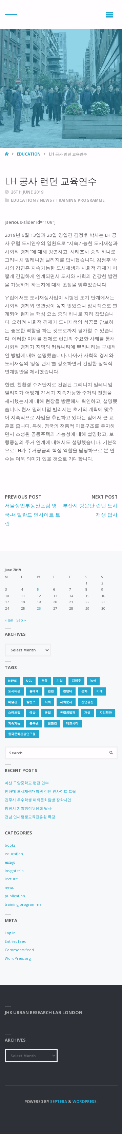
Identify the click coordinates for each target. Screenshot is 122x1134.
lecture (11, 878)
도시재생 (14, 691)
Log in (10, 932)
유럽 (48, 712)
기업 (60, 681)
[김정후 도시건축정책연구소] (11, 14)
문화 (84, 691)
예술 (32, 712)
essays (10, 862)
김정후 (76, 681)
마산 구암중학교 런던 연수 (27, 782)
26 (39, 608)
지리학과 (106, 712)
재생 (87, 712)
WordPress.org (18, 958)
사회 (48, 702)
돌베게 (34, 691)
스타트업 (14, 712)
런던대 (67, 691)
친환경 (52, 723)
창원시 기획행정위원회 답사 (28, 808)
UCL (29, 681)
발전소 (31, 702)
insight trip (14, 870)
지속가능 (14, 723)
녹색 (93, 681)
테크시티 (72, 723)
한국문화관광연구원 (22, 734)
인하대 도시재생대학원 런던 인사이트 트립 (40, 791)
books (10, 845)
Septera (58, 1101)
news (46, 200)
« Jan (9, 620)
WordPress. (85, 1101)
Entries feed (15, 941)
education (29, 154)
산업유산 (87, 702)
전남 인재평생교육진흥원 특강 (30, 816)
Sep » (21, 620)
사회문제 (66, 702)
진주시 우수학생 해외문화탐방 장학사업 (38, 799)
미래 (100, 691)
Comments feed (19, 949)
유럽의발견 (67, 712)
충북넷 (34, 723)
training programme (80, 200)
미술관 (12, 702)
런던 (51, 691)
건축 (44, 681)
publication (15, 895)
